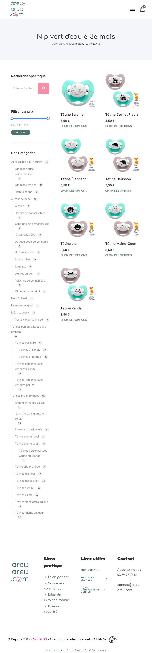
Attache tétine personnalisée (24, 172)
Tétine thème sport (27, 443)
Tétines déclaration (27, 481)
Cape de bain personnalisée (32, 224)
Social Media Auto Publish (60, 650)
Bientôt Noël (19, 298)
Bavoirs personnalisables (30, 213)
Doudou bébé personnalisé (31, 241)
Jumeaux (20, 266)
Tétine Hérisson (118, 179)
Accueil (57, 44)
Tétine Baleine (72, 114)
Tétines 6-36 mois (30, 357)
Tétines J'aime (23, 495)
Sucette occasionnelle (28, 429)
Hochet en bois (24, 252)
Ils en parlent (58, 577)
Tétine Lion (69, 244)
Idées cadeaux (20, 312)
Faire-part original (22, 305)
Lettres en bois (24, 273)
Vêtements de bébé (27, 291)
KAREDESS (39, 639)
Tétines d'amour (25, 473)
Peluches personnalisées (30, 280)
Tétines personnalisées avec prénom (28, 329)
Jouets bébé (22, 259)
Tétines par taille (25, 342)
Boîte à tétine (23, 192)
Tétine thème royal (27, 436)
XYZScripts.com (97, 650)
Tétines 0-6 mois (29, 349)
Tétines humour (24, 488)
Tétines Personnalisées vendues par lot (29, 383)
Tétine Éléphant (73, 179)
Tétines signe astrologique (31, 502)
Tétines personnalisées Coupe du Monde (33, 453)
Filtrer (21, 132)
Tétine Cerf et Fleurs (122, 114)
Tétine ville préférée (27, 466)
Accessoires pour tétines (26, 162)
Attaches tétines (25, 185)
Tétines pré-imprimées (25, 396)
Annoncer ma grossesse (30, 403)
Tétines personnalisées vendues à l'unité (29, 367)
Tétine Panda (71, 308)
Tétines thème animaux (29, 512)
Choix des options (73, 126)
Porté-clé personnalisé (29, 319)
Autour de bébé (21, 199)
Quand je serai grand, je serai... (29, 416)
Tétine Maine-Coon (120, 244)
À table (19, 206)
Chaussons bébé (25, 234)
